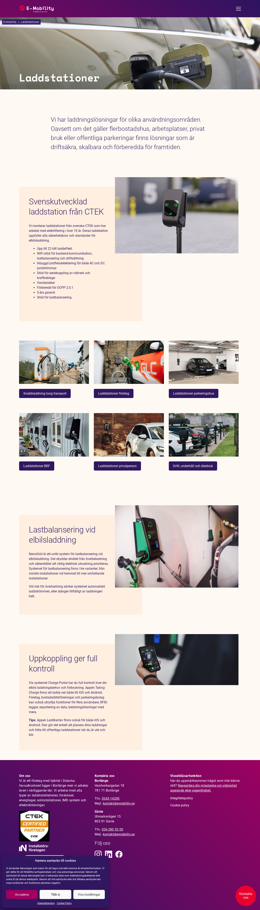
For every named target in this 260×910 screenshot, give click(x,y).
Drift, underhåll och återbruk (193, 466)
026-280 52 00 (112, 829)
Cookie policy (179, 805)
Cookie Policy (64, 903)
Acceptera (22, 894)
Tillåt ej (55, 894)
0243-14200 (111, 798)
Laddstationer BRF (36, 466)
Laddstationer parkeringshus (193, 393)
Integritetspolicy (46, 903)
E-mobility (9, 22)
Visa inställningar (89, 894)
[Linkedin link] (108, 854)
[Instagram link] (98, 854)
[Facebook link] (118, 854)
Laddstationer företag (113, 393)
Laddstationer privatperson (117, 466)
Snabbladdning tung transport (44, 393)
